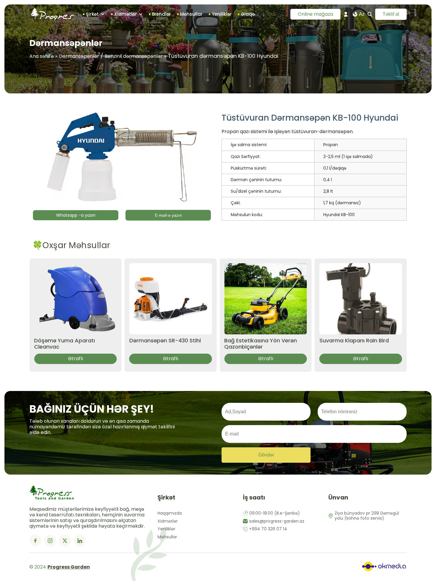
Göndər (266, 454)
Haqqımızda (169, 513)
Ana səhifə (41, 56)
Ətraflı (75, 358)
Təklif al (391, 14)
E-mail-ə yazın (168, 215)
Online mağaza (315, 14)
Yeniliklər (166, 528)
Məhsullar (167, 537)
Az (362, 14)
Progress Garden (68, 567)
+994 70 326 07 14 (268, 528)
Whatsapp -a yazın (76, 215)
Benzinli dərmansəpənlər (134, 56)
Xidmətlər (167, 521)
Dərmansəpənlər (79, 56)
